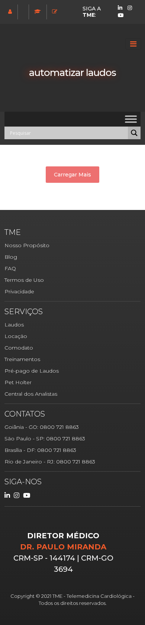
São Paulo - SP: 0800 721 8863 (44, 438)
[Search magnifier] (134, 133)
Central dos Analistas (30, 393)
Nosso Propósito (26, 245)
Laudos (14, 324)
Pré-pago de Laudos (31, 370)
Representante (11, 11)
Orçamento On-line (55, 11)
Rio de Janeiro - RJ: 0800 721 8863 (49, 461)
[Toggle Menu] (131, 118)
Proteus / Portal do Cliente (24, 11)
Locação (15, 336)
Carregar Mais (72, 174)
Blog (10, 256)
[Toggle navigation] (133, 44)
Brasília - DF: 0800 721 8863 (40, 450)
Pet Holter (18, 382)
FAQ (10, 268)
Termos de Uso (24, 280)
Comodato (18, 347)
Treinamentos (38, 11)
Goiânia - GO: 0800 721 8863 (41, 427)
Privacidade (19, 291)
